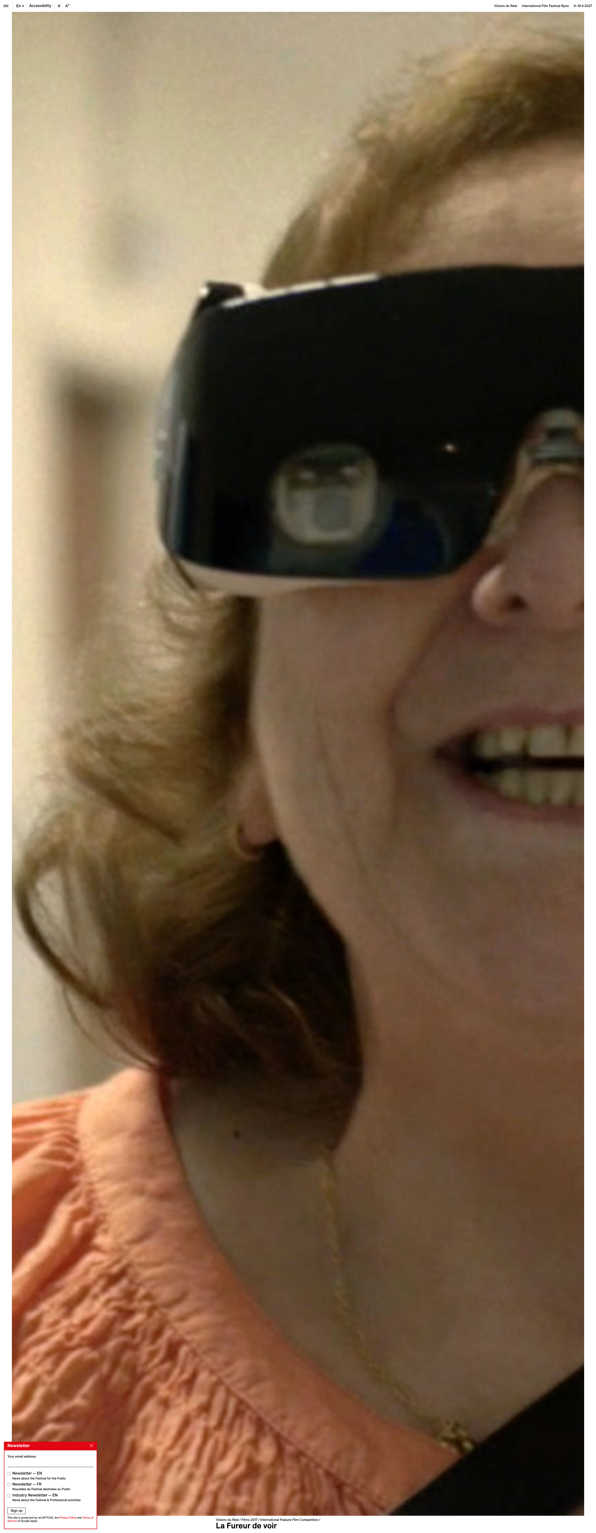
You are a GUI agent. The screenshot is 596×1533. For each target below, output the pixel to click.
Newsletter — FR (41, 1486)
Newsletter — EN (39, 1475)
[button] (155, 764)
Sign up (17, 1511)
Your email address (21, 1456)
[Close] (90, 1445)
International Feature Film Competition (289, 1520)
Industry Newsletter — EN (46, 1497)
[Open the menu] (6, 6)
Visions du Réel (227, 1520)
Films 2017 (249, 1520)
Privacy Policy (68, 1517)
